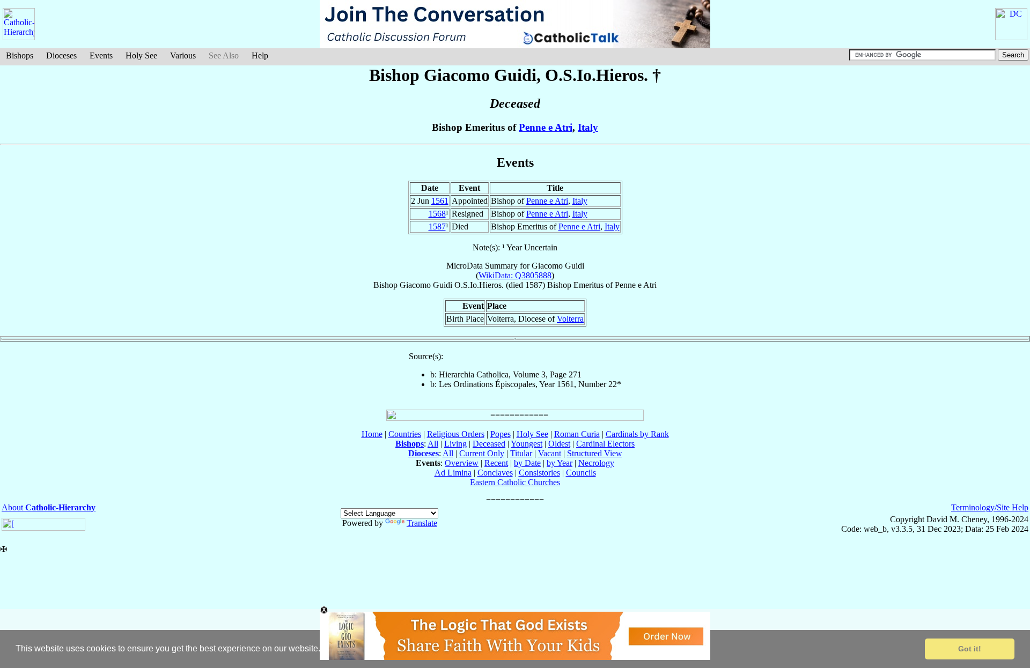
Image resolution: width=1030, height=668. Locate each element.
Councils (581, 472)
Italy (588, 127)
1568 (437, 213)
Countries (404, 434)
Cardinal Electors (605, 443)
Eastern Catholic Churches (515, 482)
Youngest (526, 443)
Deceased (489, 443)
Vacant (549, 453)
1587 (437, 226)
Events (101, 55)
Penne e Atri (545, 127)
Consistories (539, 472)
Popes (500, 434)
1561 (439, 200)
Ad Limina (453, 472)
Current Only (481, 453)
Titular (521, 453)
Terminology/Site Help (989, 507)
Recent (496, 462)
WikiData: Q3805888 (515, 275)
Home (372, 434)
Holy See (141, 55)
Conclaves (495, 472)
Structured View (594, 453)
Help (260, 55)
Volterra (570, 318)
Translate (422, 523)
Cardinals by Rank (637, 434)
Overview (462, 462)
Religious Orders (455, 434)
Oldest (559, 443)
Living (455, 443)
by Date (527, 462)
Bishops (19, 55)
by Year (559, 462)
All (433, 443)
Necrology (596, 462)
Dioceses (61, 55)
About (48, 507)
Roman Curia (577, 434)
